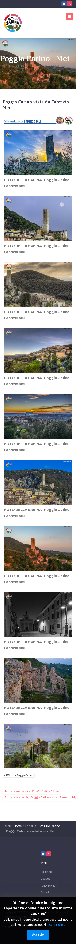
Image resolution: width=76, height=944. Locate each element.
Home (18, 826)
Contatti (45, 892)
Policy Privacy (49, 885)
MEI (8, 775)
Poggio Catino (24, 775)
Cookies (45, 878)
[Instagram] (69, 3)
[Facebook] (63, 3)
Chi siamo (46, 871)
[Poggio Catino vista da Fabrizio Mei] (38, 120)
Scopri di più (57, 924)
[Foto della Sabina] (13, 23)
